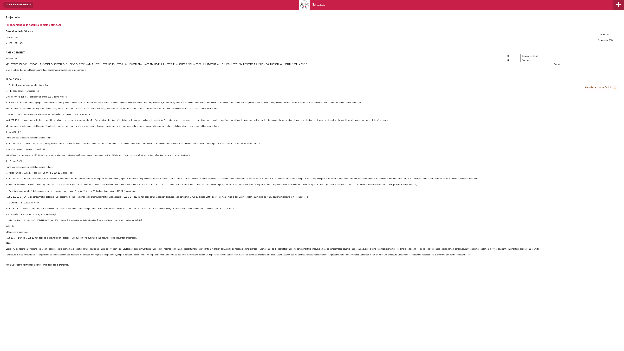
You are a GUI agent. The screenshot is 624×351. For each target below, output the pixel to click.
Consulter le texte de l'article (600, 87)
